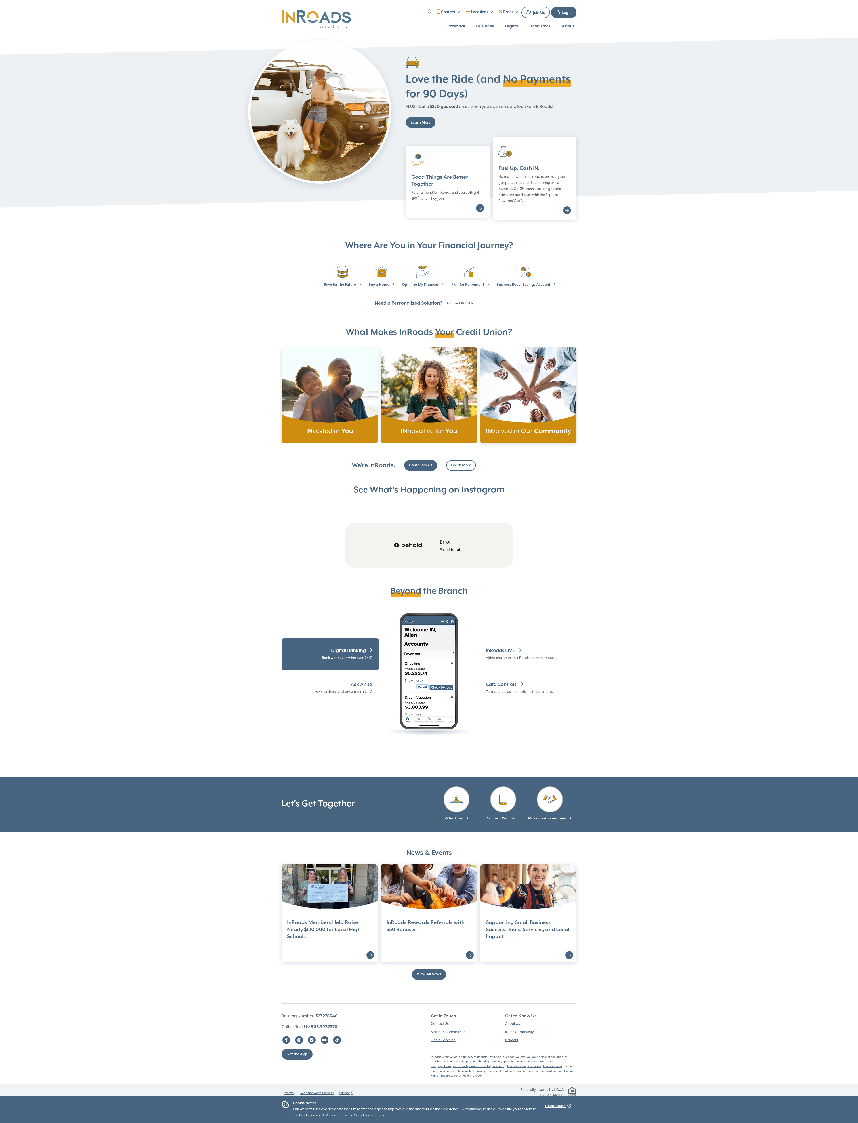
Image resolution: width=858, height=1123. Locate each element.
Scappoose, (448, 1075)
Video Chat (454, 819)
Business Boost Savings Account (524, 285)
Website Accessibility (317, 1093)
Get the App (297, 1054)
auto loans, (547, 1061)
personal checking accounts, (484, 1061)
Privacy (289, 1093)
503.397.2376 (324, 1026)
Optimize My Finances (421, 285)
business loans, (553, 1066)
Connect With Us (460, 303)
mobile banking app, (478, 1071)
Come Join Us (420, 465)
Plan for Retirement (468, 285)
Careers (511, 1040)
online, (450, 1071)
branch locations (546, 1071)
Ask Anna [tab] (361, 684)
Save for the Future (340, 285)
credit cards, (461, 1066)
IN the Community (519, 1032)
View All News (429, 974)
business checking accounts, (487, 1066)
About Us (512, 1024)
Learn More (421, 122)
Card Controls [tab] (502, 684)
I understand (555, 1106)
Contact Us (440, 1024)
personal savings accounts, (521, 1061)
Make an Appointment (547, 819)
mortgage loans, (441, 1066)
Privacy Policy (351, 1115)
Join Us (538, 13)
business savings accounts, (524, 1066)
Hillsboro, (567, 1071)
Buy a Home (379, 285)
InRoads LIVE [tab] (501, 650)
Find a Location (443, 1040)
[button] (430, 12)
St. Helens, (465, 1075)
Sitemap (346, 1093)
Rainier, (435, 1075)
